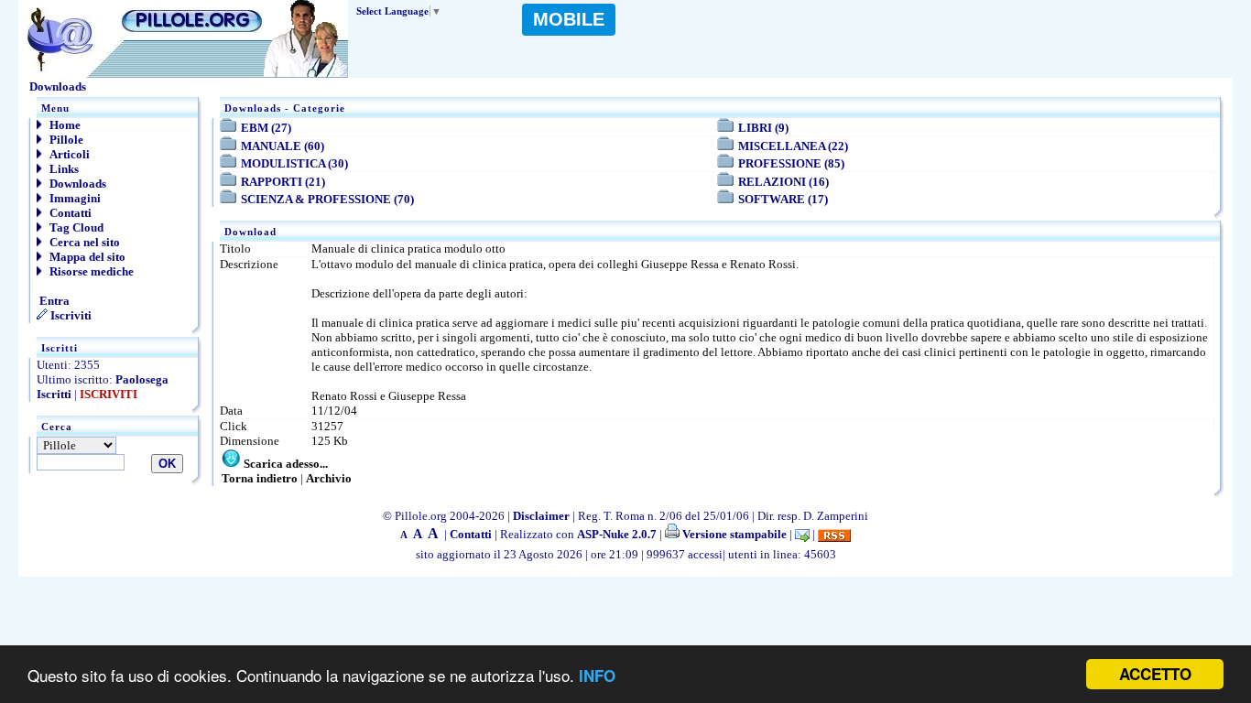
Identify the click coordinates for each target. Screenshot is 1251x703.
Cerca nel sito (83, 242)
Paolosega (142, 379)
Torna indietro (260, 478)
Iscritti (54, 394)
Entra (53, 301)
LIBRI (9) (763, 128)
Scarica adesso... (286, 463)
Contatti (69, 213)
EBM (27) (266, 128)
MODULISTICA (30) (294, 163)
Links (63, 169)
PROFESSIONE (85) (791, 163)
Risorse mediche (90, 271)
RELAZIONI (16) (783, 182)
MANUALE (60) (282, 146)
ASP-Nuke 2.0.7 (617, 534)
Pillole (65, 139)
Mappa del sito (86, 257)
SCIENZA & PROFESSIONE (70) (327, 199)
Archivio (329, 478)
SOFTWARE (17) (783, 199)
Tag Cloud (75, 227)
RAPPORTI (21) (283, 182)
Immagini (74, 198)
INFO (597, 676)
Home (64, 125)
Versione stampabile (733, 534)
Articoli (68, 154)
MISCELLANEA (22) (793, 146)
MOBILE (568, 19)
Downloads (76, 183)
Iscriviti (70, 315)
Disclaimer (541, 516)
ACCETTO (1155, 674)
